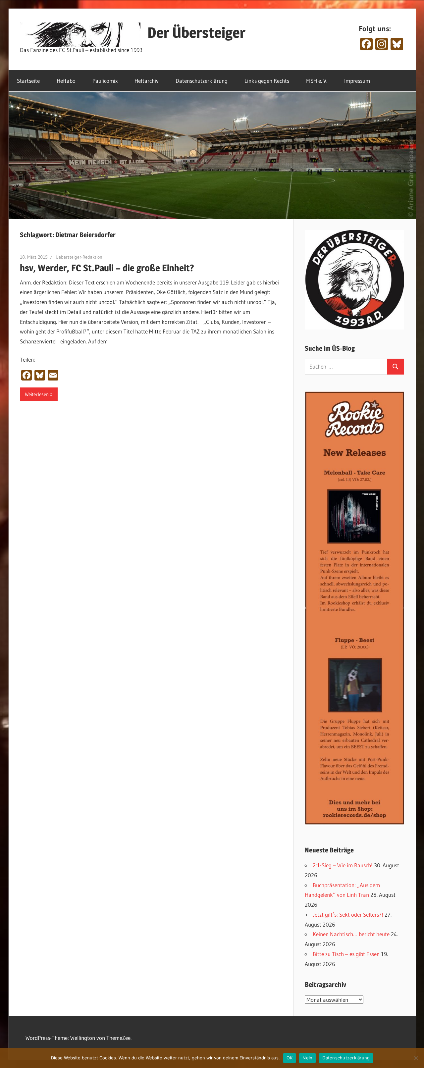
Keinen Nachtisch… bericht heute (351, 934)
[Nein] (415, 1058)
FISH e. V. (316, 80)
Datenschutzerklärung (202, 80)
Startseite (28, 80)
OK (290, 1057)
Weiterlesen (37, 394)
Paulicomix (105, 80)
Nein (307, 1057)
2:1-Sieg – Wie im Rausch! (343, 865)
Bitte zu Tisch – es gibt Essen (346, 953)
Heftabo (66, 80)
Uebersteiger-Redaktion (79, 257)
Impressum (357, 80)
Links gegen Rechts (266, 80)
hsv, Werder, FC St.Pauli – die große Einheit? (107, 268)
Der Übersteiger (196, 32)
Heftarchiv (146, 80)
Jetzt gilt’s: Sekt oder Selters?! (348, 914)
